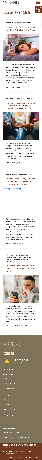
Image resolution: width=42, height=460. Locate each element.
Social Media (27, 23)
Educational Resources (14, 174)
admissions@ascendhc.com (13, 420)
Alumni (5, 400)
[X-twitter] (8, 353)
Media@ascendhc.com (11, 432)
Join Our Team (9, 409)
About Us (7, 369)
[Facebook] (5, 353)
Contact (7, 404)
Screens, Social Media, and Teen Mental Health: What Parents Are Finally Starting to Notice (20, 181)
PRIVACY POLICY (15, 458)
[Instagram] (12, 353)
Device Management (13, 255)
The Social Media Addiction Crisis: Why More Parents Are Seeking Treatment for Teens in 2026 (21, 106)
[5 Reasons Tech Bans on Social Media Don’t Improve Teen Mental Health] (21, 289)
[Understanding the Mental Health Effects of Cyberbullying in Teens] (21, 47)
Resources (7, 379)
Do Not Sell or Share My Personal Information (17, 452)
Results (6, 395)
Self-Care (17, 257)
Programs (7, 388)
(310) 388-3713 (8, 416)
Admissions (7, 383)
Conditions (8, 374)
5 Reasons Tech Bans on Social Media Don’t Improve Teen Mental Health (21, 269)
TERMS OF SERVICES (31, 458)
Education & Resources (14, 23)
